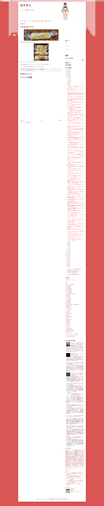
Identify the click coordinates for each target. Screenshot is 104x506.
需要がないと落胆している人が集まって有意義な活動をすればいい (75, 197)
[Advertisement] (41, 110)
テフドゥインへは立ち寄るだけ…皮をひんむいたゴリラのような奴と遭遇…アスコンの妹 (74, 473)
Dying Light (68, 328)
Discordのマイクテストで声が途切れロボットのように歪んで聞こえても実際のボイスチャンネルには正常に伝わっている (77, 374)
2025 (67, 71)
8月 (68, 83)
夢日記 (67, 312)
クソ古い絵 (40, 21)
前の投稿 (60, 120)
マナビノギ (23, 21)
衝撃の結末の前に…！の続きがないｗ (74, 180)
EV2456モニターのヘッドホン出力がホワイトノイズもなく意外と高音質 (75, 133)
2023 (67, 74)
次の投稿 (22, 120)
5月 (68, 243)
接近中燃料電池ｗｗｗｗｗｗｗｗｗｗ (74, 164)
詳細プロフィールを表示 (75, 491)
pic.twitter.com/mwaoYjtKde (72, 272)
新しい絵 (44, 21)
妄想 (67, 315)
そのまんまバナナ (70, 171)
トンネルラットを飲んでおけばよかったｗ (75, 122)
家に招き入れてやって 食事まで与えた (74, 150)
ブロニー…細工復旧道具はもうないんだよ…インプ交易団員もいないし (74, 476)
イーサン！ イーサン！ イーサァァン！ (75, 218)
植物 (67, 307)
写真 (29, 70)
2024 (67, 72)
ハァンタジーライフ (28, 21)
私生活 (67, 303)
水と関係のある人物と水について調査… (73, 483)
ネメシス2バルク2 (70, 160)
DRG (32, 10)
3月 (68, 246)
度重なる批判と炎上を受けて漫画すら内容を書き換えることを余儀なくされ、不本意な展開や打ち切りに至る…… (74, 427)
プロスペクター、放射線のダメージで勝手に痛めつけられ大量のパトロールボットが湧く (75, 147)
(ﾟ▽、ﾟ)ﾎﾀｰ (48, 21)
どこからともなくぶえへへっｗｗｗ (73, 237)
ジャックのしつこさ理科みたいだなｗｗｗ (75, 233)
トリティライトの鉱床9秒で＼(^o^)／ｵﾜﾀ (74, 175)
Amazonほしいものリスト (71, 279)
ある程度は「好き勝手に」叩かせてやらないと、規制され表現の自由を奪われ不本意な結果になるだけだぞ (74, 405)
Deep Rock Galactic (69, 293)
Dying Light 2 (68, 316)
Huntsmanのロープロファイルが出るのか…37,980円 (77, 354)
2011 (67, 266)
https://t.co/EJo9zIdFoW (71, 271)
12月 (68, 77)
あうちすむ (35, 21)
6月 (68, 242)
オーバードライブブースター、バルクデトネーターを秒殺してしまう (75, 215)
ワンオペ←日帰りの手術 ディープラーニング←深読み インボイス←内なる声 (75, 110)
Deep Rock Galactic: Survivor (71, 304)
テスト (67, 324)
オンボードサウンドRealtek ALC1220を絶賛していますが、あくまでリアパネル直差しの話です (75, 129)
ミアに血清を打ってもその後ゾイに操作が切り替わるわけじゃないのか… (75, 192)
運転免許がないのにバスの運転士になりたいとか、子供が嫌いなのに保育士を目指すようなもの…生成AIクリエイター (74, 437)
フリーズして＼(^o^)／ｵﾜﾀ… (72, 177)
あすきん (25, 5)
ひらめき (67, 291)
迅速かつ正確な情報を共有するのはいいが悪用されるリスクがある (75, 208)
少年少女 (67, 299)
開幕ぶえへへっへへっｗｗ (72, 159)
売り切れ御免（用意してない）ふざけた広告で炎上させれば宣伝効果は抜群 (75, 137)
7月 (68, 85)
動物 (67, 323)
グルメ (25, 70)
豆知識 (67, 301)
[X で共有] (41, 69)
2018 (67, 256)
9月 (68, 82)
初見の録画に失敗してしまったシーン (74, 201)
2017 (67, 258)
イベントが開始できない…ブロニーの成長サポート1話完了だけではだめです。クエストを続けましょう (74, 481)
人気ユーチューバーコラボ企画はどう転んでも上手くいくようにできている (75, 118)
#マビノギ (78, 271)
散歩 (67, 325)
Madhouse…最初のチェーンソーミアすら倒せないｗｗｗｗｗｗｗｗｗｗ (75, 224)
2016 (67, 259)
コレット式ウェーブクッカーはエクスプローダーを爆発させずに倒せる (75, 142)
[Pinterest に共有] (43, 69)
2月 (68, 248)
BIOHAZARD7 (68, 329)
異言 (67, 297)
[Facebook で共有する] (42, 69)
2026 (67, 69)
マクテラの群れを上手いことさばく (73, 222)
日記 (67, 300)
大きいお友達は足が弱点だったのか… (74, 178)
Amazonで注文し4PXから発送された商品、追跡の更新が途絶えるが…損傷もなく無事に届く (75, 94)
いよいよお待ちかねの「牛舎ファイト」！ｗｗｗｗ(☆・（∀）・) (75, 236)
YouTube (67, 288)
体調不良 (67, 321)
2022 (67, 76)
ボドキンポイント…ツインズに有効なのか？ (75, 96)
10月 (68, 80)
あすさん (73, 489)
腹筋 (27, 10)
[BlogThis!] (40, 69)
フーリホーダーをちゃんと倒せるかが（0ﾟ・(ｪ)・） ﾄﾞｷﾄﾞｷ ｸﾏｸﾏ (75, 240)
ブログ (67, 309)
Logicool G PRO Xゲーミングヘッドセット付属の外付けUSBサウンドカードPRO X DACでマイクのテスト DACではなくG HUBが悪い (77, 394)
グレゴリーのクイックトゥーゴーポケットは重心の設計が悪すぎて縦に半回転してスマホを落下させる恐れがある (74, 363)
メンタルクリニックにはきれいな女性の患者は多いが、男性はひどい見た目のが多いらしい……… (74, 416)
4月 (68, 245)
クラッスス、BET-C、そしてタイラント (74, 104)
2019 (67, 255)
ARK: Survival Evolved (70, 336)
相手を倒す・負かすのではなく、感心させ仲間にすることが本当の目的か (75, 182)
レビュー (67, 308)
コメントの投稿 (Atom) (26, 122)
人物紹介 (31, 70)
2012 (67, 264)
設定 (67, 320)
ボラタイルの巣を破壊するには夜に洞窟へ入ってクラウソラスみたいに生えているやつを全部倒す (77, 343)
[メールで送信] (39, 69)
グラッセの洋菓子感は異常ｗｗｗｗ (73, 212)
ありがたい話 (68, 284)
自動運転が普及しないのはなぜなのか (74, 112)
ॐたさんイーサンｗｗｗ (71, 216)
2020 (67, 253)
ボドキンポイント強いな (71, 91)
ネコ (67, 311)
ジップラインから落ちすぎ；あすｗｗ (74, 168)
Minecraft (68, 319)
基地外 (27, 70)
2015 (67, 261)
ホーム (41, 120)
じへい (79, 464)
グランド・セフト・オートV (71, 333)
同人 (67, 332)
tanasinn (67, 313)
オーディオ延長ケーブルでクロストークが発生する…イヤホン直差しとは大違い (75, 157)
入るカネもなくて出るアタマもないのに (74, 170)
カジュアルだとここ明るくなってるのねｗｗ (75, 98)
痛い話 (67, 285)
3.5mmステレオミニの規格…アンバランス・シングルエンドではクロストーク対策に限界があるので (75, 115)
